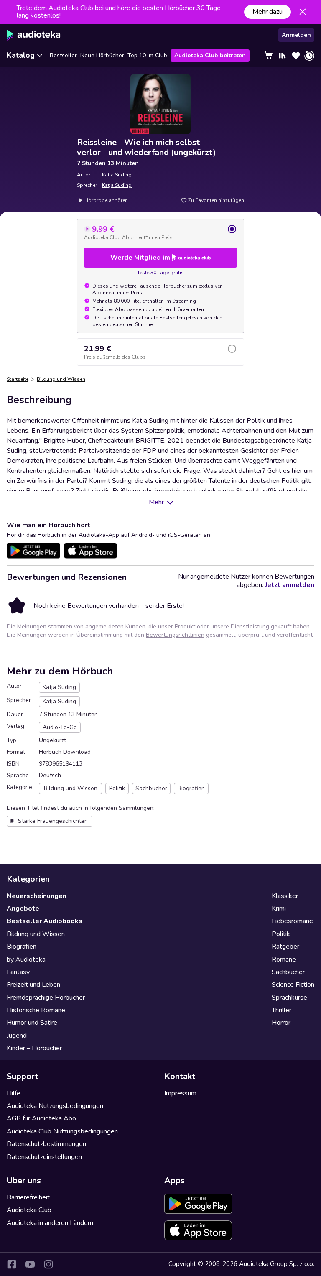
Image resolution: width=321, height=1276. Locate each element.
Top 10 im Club (147, 55)
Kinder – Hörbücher (34, 1048)
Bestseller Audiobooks (44, 921)
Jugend (17, 1035)
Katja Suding (117, 174)
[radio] (160, 232)
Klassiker (285, 896)
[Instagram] (48, 1264)
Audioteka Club (29, 1210)
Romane (284, 959)
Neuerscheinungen (36, 896)
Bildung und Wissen (61, 379)
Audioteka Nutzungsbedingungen (55, 1105)
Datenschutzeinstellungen (44, 1157)
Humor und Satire (32, 1022)
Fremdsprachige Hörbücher (46, 997)
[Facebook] (12, 1264)
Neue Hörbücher (102, 55)
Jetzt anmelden (289, 585)
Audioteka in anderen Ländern (50, 1223)
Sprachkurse (289, 997)
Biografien (21, 946)
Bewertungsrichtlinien (175, 635)
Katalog (21, 55)
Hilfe (13, 1093)
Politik (281, 934)
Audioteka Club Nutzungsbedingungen (62, 1131)
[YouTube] (30, 1264)
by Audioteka (26, 959)
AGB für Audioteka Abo (41, 1118)
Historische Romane (36, 1010)
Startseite (17, 379)
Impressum (180, 1093)
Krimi (279, 908)
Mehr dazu (267, 11)
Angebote (23, 908)
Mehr (156, 502)
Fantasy (18, 972)
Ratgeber (285, 946)
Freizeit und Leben (33, 984)
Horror (281, 1022)
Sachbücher (288, 972)
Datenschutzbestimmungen (46, 1143)
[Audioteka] (34, 35)
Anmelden (296, 35)
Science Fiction (293, 984)
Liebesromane (292, 921)
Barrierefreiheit (28, 1197)
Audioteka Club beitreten (210, 55)
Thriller (281, 1010)
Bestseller (63, 55)
